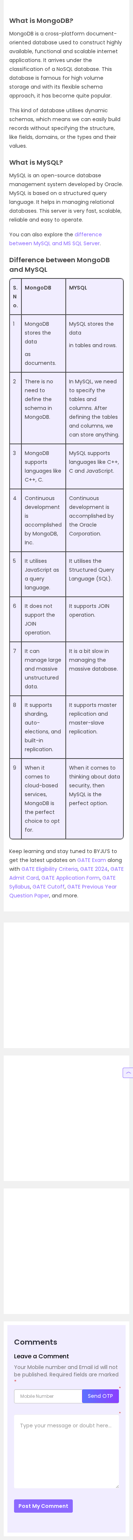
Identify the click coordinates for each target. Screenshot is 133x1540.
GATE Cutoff (49, 886)
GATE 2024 (94, 869)
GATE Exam (91, 860)
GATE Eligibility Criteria (49, 869)
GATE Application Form (70, 878)
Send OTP (100, 1396)
